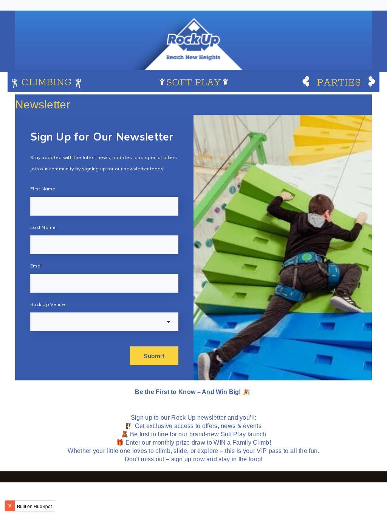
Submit (154, 356)
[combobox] (104, 321)
